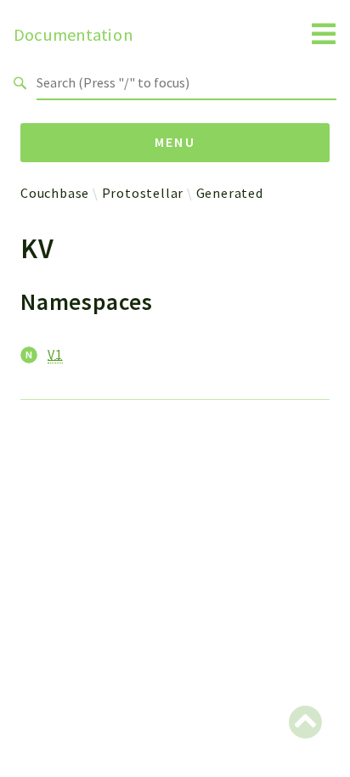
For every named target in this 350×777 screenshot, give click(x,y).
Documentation (73, 35)
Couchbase (54, 192)
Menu (175, 141)
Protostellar (143, 192)
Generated (229, 192)
